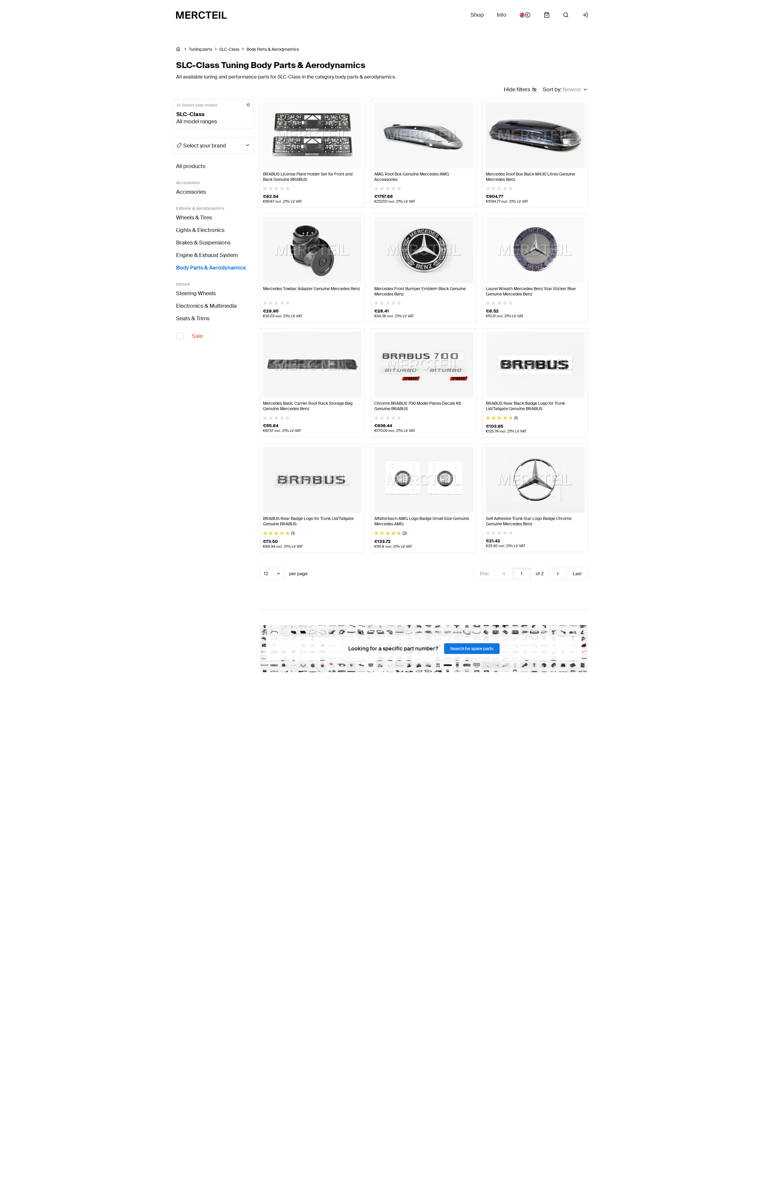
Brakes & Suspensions (203, 242)
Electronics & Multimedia (206, 306)
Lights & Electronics (200, 230)
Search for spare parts (471, 648)
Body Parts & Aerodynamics (211, 267)
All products (190, 166)
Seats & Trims (193, 318)
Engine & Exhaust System (207, 255)
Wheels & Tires (194, 217)
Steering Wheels (196, 293)
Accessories (191, 192)
